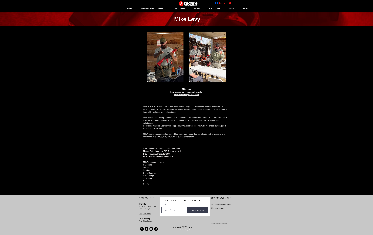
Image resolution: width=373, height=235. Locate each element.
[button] (230, 3)
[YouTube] (151, 229)
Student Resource (219, 223)
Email (163, 204)
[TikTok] (156, 229)
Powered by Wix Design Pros (183, 230)
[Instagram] (142, 229)
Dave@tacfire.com (146, 221)
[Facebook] (146, 229)
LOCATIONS (183, 226)
